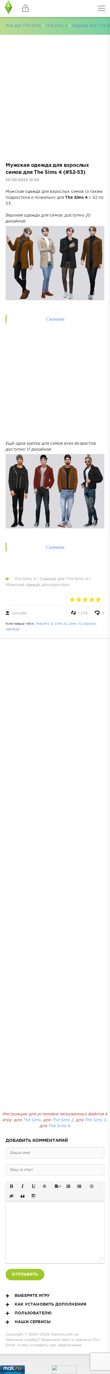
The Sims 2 (63, 1120)
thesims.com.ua (64, 1334)
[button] (12, 1186)
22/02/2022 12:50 (22, 180)
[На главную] (8, 8)
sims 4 (60, 623)
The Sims (32, 1120)
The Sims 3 (95, 1120)
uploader (19, 613)
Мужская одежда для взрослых (38, 585)
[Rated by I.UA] (64, 1371)
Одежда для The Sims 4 (64, 579)
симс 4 (74, 623)
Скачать (55, 319)
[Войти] (25, 8)
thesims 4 (44, 623)
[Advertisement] (55, 96)
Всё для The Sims (23, 25)
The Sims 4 (56, 25)
